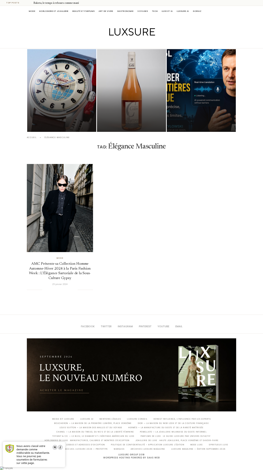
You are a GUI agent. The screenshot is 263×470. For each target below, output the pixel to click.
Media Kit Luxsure (63, 419)
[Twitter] (124, 43)
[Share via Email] (75, 289)
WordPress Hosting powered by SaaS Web (131, 457)
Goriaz (197, 11)
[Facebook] (119, 43)
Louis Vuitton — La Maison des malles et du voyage (91, 427)
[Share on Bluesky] (71, 289)
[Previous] (25, 3)
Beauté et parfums (83, 11)
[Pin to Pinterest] (57, 289)
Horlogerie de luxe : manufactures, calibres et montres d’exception (87, 440)
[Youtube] (139, 43)
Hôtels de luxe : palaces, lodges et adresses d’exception (70, 444)
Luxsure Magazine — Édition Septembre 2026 (198, 449)
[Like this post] (45, 289)
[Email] (144, 43)
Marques (119, 449)
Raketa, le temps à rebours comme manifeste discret (63, 3)
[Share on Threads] (68, 289)
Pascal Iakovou (45, 125)
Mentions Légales (110, 419)
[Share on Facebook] (49, 289)
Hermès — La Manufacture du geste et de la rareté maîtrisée (165, 427)
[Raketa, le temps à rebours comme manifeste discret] (61, 90)
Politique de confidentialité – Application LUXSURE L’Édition (147, 444)
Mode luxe (196, 444)
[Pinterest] (134, 43)
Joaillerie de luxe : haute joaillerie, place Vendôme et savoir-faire (177, 440)
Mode (32, 11)
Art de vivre (106, 11)
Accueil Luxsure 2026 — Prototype (86, 449)
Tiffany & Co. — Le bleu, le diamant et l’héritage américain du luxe (93, 436)
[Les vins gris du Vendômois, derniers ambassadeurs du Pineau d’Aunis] (131, 90)
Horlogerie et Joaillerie (54, 11)
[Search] (234, 11)
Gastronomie (125, 11)
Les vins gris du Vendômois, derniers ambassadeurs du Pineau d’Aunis (129, 116)
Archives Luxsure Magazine (148, 449)
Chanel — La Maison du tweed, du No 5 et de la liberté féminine (95, 432)
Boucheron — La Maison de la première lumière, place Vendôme (93, 423)
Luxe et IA (167, 11)
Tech (155, 11)
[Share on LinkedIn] (60, 289)
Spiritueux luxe (218, 444)
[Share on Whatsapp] (64, 289)
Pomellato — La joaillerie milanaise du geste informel (173, 432)
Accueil (31, 137)
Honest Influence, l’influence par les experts (182, 419)
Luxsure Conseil (137, 419)
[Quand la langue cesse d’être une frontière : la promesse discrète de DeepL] (201, 90)
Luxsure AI (183, 11)
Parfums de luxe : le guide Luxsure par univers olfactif (176, 436)
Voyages (142, 11)
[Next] (30, 3)
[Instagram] (129, 43)
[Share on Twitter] (53, 289)
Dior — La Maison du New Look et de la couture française (173, 423)
